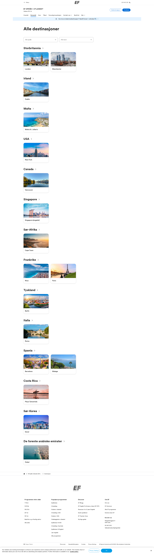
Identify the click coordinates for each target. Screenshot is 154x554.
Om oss (107, 503)
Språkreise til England (57, 529)
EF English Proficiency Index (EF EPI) (88, 506)
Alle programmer (56, 536)
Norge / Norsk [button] (29, 544)
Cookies (83, 544)
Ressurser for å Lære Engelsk (86, 509)
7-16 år (26, 503)
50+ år (26, 516)
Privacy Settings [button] (92, 544)
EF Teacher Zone (83, 516)
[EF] (77, 2)
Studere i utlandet (56, 509)
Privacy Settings (94, 550)
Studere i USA (55, 516)
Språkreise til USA (56, 522)
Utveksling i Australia (57, 526)
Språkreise (54, 503)
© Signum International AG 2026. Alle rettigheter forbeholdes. (114, 544)
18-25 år (27, 509)
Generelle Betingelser (73, 544)
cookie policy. (74, 551)
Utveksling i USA (56, 512)
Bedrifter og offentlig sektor (33, 519)
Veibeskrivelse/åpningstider (112, 528)
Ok (106, 550)
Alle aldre (27, 522)
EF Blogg (80, 503)
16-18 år (27, 506)
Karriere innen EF (109, 512)
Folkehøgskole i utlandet (58, 519)
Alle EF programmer (110, 509)
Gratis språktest (82, 512)
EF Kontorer (108, 506)
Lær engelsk (54, 532)
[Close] (151, 551)
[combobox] (41, 39)
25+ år (26, 512)
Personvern (63, 544)
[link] (33, 10)
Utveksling (54, 506)
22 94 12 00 (108, 525)
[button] (27, 2)
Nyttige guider (82, 519)
